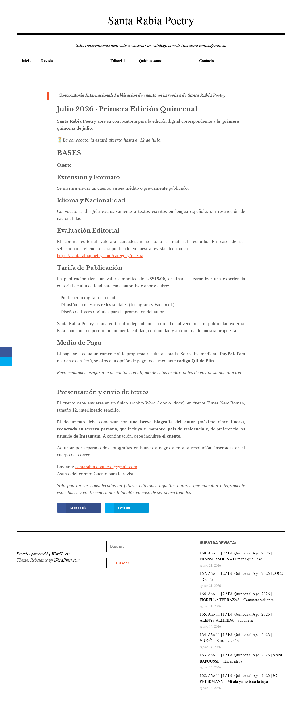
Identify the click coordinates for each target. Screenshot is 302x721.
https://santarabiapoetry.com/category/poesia (100, 255)
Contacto (206, 60)
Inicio (26, 60)
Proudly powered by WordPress (43, 554)
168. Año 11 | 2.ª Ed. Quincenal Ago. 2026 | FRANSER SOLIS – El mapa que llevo (236, 556)
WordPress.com (67, 560)
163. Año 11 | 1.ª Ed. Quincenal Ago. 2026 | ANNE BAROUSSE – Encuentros (241, 658)
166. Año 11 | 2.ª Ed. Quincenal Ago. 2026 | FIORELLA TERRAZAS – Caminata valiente (237, 597)
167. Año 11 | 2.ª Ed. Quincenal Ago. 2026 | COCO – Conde (241, 576)
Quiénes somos (150, 60)
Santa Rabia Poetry (151, 19)
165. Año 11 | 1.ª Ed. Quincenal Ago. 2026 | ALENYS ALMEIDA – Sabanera (236, 617)
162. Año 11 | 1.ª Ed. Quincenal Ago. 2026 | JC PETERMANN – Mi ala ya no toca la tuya (238, 678)
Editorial (117, 60)
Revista (47, 60)
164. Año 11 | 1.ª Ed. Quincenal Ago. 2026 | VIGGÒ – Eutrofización (236, 637)
